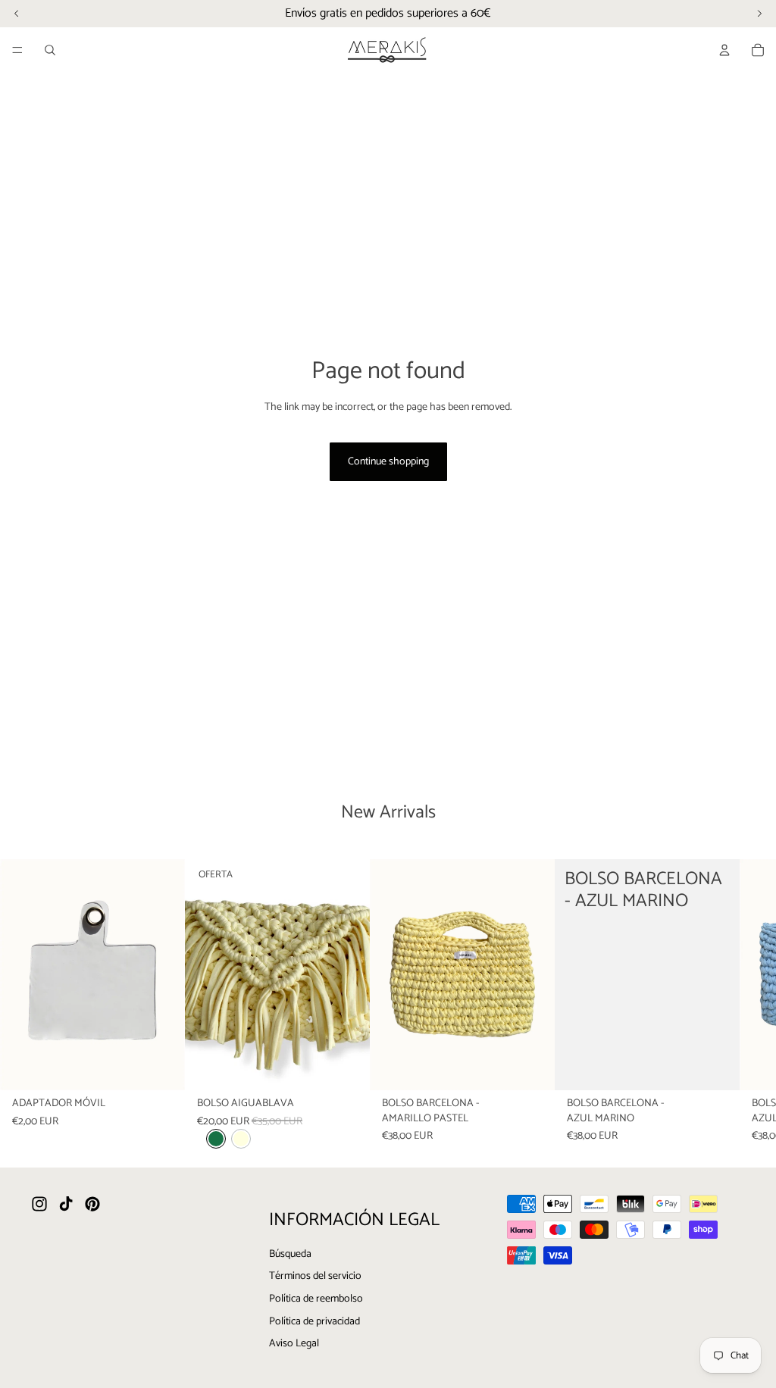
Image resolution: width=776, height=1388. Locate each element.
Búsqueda (290, 1253)
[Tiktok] (66, 1204)
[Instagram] (39, 1204)
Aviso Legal (294, 1343)
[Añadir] (161, 1067)
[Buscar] (50, 50)
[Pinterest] (92, 1204)
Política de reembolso (316, 1299)
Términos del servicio (315, 1276)
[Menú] (17, 50)
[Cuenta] (724, 50)
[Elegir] (346, 1067)
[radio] (216, 1139)
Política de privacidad (314, 1321)
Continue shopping (388, 461)
